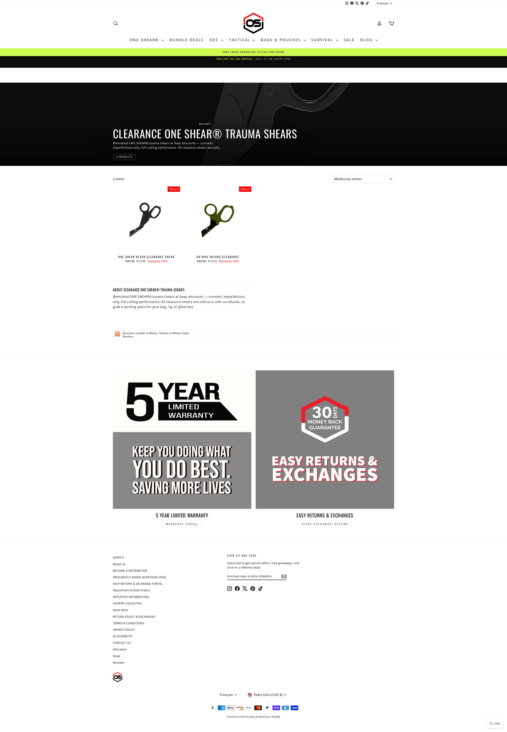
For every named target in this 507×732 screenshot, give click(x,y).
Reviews (118, 662)
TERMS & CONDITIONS (128, 623)
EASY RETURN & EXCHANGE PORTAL (138, 584)
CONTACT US (122, 643)
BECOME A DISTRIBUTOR (130, 570)
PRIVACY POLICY (124, 630)
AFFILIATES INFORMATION (131, 597)
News (117, 656)
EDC (215, 39)
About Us (119, 564)
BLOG (367, 39)
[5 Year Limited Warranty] (182, 439)
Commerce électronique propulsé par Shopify (253, 716)
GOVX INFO (120, 610)
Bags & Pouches (281, 39)
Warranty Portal (182, 524)
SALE (349, 39)
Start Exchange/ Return (325, 524)
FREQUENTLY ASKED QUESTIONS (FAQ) (139, 577)
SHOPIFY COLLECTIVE (127, 603)
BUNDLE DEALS (187, 39)
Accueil (204, 124)
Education (120, 649)
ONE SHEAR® (145, 39)
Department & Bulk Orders (131, 590)
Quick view (146, 249)
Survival (323, 39)
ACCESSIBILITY (123, 636)
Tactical (240, 39)
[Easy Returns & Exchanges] (325, 439)
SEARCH (118, 557)
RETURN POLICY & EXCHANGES (134, 616)
